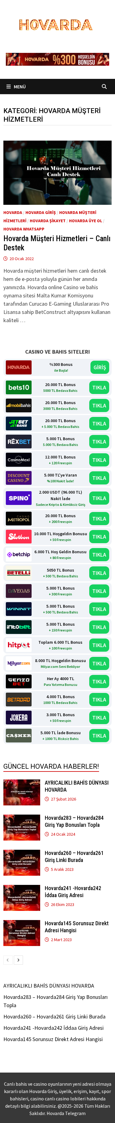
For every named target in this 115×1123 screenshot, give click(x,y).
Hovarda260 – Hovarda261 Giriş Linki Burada (74, 856)
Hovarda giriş (40, 212)
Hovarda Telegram (66, 1113)
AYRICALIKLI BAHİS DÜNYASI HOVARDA (48, 985)
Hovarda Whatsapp (23, 229)
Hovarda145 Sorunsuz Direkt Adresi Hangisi (53, 1039)
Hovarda (12, 212)
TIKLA (99, 387)
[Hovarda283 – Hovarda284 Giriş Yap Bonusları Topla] (21, 818)
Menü (19, 86)
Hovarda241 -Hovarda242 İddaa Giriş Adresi (73, 891)
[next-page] (18, 960)
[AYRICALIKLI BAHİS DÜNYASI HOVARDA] (21, 783)
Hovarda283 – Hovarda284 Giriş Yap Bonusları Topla (74, 821)
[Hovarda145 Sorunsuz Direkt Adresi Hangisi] (21, 924)
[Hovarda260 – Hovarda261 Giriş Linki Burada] (21, 853)
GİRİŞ (100, 367)
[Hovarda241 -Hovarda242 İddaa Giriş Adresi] (21, 889)
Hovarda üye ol (85, 220)
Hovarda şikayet (48, 220)
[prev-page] (8, 960)
